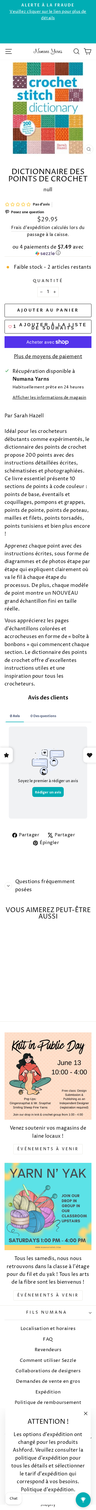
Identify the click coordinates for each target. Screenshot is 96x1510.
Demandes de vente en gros (48, 1381)
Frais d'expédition (30, 228)
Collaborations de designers (48, 1371)
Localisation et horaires (48, 1328)
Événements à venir (48, 1149)
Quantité (48, 281)
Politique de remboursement (48, 1402)
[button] (48, 250)
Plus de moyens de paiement (48, 356)
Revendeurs (48, 1350)
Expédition (48, 1392)
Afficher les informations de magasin (49, 397)
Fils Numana (46, 1312)
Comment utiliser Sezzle (48, 1360)
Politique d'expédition (47, 1489)
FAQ (48, 1339)
